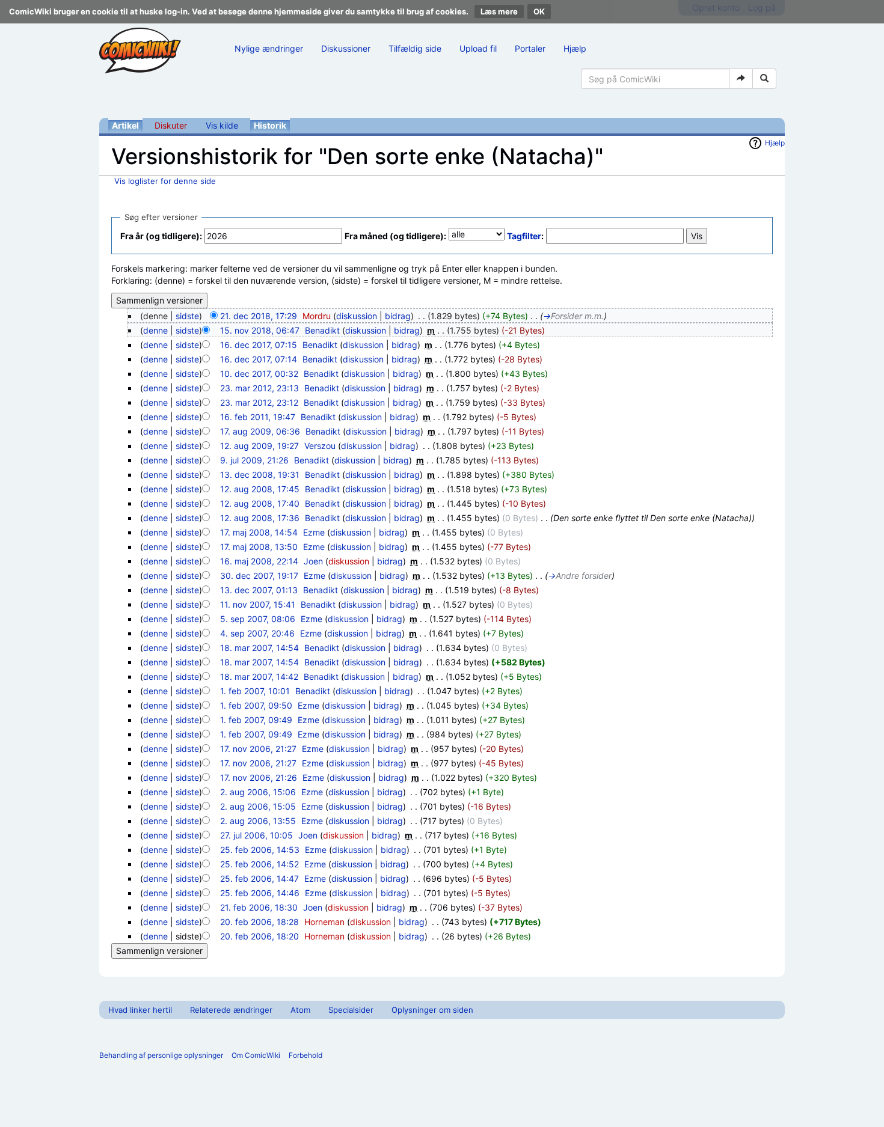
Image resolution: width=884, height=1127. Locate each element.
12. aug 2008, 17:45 (259, 489)
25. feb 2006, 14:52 (259, 864)
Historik (270, 125)
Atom (300, 1010)
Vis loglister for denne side (165, 181)
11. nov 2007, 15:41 (257, 604)
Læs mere (499, 11)
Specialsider (350, 1010)
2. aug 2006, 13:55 (258, 821)
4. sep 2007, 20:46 (257, 633)
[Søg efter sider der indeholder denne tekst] (764, 79)
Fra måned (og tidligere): (395, 236)
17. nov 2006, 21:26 (258, 777)
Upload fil (478, 48)
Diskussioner (345, 48)
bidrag (398, 316)
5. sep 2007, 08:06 (257, 619)
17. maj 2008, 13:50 (259, 547)
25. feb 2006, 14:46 (259, 893)
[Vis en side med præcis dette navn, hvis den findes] (741, 79)
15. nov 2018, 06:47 (259, 330)
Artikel (125, 125)
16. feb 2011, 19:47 (257, 417)
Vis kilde (222, 125)
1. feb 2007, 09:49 (256, 720)
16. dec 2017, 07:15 (258, 345)
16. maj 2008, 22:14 (259, 561)
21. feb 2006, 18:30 (259, 907)
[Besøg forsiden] (140, 50)
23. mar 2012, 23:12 (259, 402)
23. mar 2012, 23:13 (259, 388)
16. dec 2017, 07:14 (258, 359)
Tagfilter (524, 236)
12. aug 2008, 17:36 (259, 518)
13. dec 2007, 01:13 (259, 590)
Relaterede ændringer (231, 1010)
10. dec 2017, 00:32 (259, 373)
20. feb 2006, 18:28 (259, 922)
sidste (187, 316)
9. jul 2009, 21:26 (254, 460)
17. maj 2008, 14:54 (259, 532)
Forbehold (305, 1055)
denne (155, 330)
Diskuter (171, 125)
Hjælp (574, 48)
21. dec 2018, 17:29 (258, 316)
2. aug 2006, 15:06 (258, 792)
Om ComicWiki (256, 1055)
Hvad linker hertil (140, 1010)
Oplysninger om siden (432, 1010)
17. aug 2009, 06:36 (260, 431)
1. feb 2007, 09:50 (256, 705)
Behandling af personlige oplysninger (161, 1055)
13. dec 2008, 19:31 (259, 474)
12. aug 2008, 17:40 (259, 503)
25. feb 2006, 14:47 (259, 878)
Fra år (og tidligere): (161, 236)
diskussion (356, 316)
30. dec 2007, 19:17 (259, 575)
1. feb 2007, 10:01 (255, 691)
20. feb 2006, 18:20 (259, 936)
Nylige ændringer (269, 48)
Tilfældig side (414, 48)
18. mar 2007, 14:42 (259, 676)
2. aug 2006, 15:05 (258, 806)
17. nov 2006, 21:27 (258, 749)
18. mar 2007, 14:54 (259, 648)
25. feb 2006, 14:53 (259, 849)
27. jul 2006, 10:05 (256, 835)
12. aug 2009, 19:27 (259, 446)
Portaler (530, 48)
